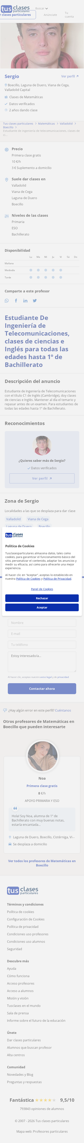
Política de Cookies (28, 578)
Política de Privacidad (57, 578)
